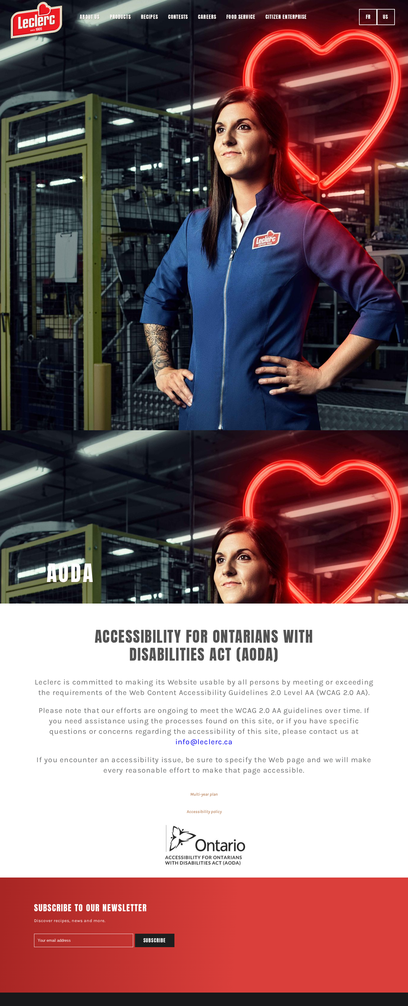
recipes (149, 16)
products (120, 16)
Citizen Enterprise (286, 16)
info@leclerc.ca (204, 741)
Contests (178, 16)
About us (89, 16)
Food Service (240, 16)
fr (368, 16)
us (385, 16)
